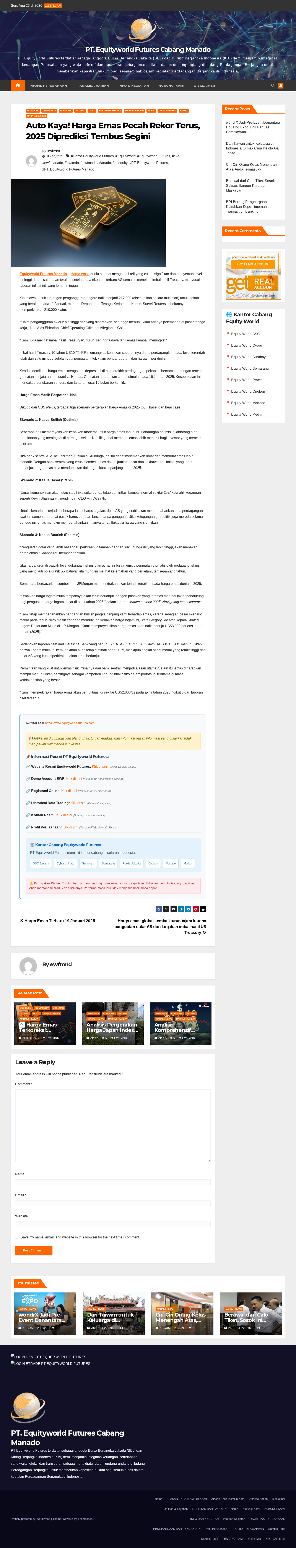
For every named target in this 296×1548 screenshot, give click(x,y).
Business (33, 110)
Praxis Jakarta (131, 863)
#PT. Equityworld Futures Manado (68, 169)
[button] (273, 85)
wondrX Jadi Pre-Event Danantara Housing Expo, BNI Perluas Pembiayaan (253, 127)
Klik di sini (100, 766)
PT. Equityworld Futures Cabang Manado (147, 50)
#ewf (175, 156)
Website (21, 1216)
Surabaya (88, 863)
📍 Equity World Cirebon (245, 391)
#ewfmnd (88, 163)
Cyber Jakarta (65, 863)
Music (151, 110)
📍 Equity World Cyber (244, 345)
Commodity (49, 110)
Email (20, 1195)
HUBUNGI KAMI (274, 1508)
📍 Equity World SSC (243, 334)
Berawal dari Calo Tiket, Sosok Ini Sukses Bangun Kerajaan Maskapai (253, 185)
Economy (66, 110)
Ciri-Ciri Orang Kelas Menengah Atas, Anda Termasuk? (180, 1320)
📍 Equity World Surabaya (247, 357)
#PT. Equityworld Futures (148, 163)
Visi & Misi (255, 1538)
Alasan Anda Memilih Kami (228, 1498)
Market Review (134, 110)
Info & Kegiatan (134, 86)
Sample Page (276, 1528)
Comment (23, 1084)
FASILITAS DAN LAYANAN (209, 1508)
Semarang (108, 863)
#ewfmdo (72, 163)
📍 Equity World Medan (244, 414)
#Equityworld (125, 156)
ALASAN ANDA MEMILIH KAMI (187, 1498)
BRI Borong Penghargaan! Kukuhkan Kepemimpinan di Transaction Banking (248, 206)
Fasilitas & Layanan (175, 1508)
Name (21, 1174)
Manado (171, 863)
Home (158, 1498)
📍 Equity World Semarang (247, 368)
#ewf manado (52, 163)
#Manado (103, 163)
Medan (188, 863)
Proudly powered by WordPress (31, 1518)
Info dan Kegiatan (110, 110)
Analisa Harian (94, 86)
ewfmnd (53, 151)
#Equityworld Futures (153, 156)
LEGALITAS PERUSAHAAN (267, 1518)
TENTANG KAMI (233, 1538)
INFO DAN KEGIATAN (204, 1518)
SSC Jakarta (41, 863)
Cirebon (153, 863)
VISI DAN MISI (275, 1538)
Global (80, 110)
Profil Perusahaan (49, 86)
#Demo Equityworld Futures (92, 156)
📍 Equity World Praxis (244, 380)
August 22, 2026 (36, 1328)
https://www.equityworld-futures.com (69, 723)
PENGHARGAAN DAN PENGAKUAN (176, 1528)
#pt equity (120, 163)
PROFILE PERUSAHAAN (247, 1528)
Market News (52, 1013)
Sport (184, 110)
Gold (92, 110)
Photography (167, 110)
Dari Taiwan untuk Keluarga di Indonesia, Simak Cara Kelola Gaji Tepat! (253, 148)
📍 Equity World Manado (245, 403)
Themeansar (85, 1518)
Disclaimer (204, 86)
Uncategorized (36, 116)
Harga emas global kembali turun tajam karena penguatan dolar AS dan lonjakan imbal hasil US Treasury (160, 926)
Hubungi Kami (171, 86)
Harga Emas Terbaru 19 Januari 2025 (59, 920)
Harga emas (80, 274)
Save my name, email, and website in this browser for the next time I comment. (80, 1237)
